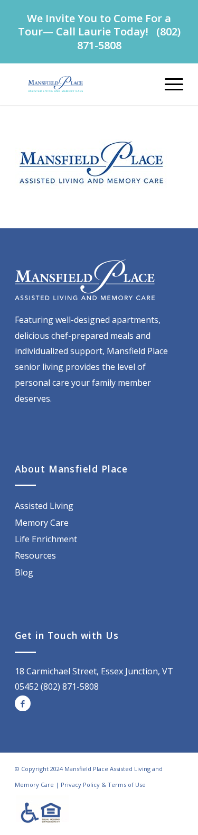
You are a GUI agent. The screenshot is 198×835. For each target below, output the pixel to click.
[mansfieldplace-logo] (82, 84)
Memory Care (42, 522)
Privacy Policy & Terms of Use (103, 784)
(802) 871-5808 (70, 686)
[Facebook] (23, 703)
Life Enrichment (46, 539)
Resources (35, 555)
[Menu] (168, 84)
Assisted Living (44, 506)
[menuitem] (168, 84)
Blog (24, 572)
